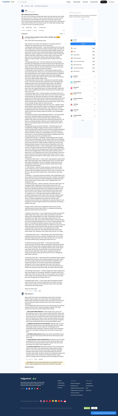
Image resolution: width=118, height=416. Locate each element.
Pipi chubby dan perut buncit (41, 6)
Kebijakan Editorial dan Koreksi (77, 388)
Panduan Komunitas (75, 392)
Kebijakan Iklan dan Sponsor (77, 390)
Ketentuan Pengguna (75, 383)
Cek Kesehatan (61, 383)
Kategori (59, 380)
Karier (87, 388)
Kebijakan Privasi (74, 385)
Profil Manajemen (89, 385)
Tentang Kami (89, 383)
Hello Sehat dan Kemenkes (77, 395)
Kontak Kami (88, 390)
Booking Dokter (61, 385)
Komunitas (27, 6)
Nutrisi (32, 6)
